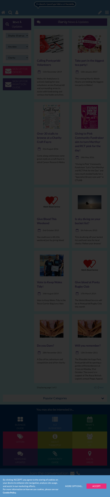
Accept (96, 486)
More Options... (74, 486)
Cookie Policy (9, 492)
